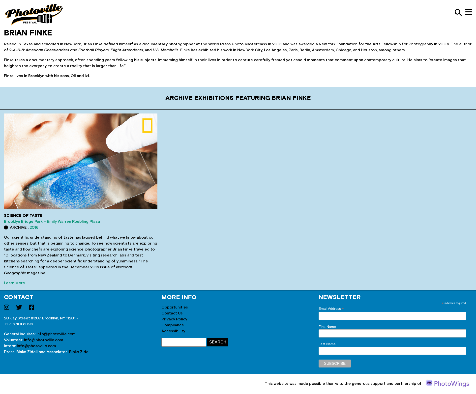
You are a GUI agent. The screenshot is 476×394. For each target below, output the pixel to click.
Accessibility (173, 331)
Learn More (14, 283)
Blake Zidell (79, 352)
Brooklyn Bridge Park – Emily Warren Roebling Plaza (52, 222)
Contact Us (172, 313)
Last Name (327, 344)
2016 (34, 227)
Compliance (172, 325)
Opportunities (174, 307)
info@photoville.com (56, 334)
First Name (327, 327)
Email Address (331, 308)
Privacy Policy (174, 319)
